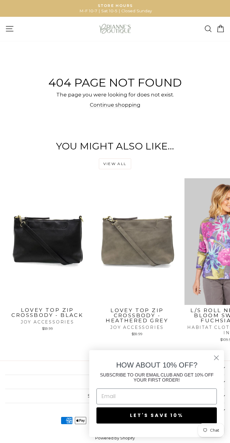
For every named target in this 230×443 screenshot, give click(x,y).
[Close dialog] (216, 358)
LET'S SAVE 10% (156, 415)
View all (114, 163)
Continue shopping (115, 105)
